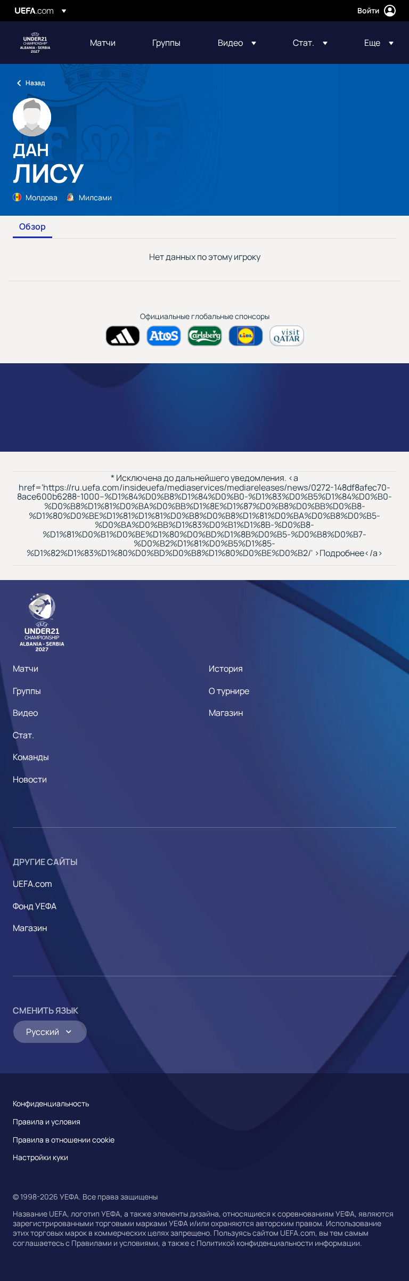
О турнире (229, 691)
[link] (102, 42)
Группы (27, 691)
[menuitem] (108, 42)
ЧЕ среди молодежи (35, 42)
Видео (25, 713)
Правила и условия (46, 1121)
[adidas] (122, 335)
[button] (237, 42)
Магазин (226, 713)
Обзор (32, 227)
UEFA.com (32, 884)
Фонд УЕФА (34, 906)
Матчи (25, 668)
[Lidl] (245, 335)
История (226, 668)
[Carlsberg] (204, 335)
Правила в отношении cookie (63, 1140)
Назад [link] (35, 82)
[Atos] (163, 335)
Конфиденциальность (51, 1103)
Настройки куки (40, 1157)
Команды (31, 757)
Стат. (23, 735)
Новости (30, 779)
